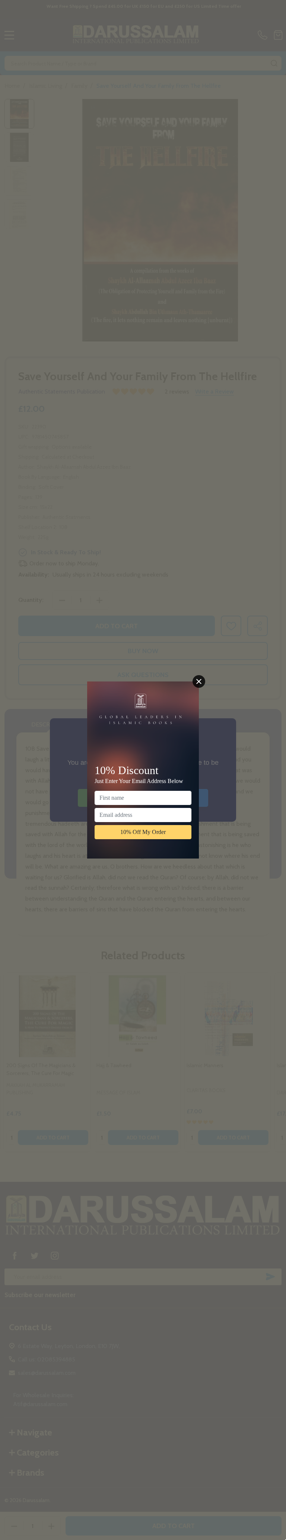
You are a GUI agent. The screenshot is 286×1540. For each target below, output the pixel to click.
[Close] (199, 681)
